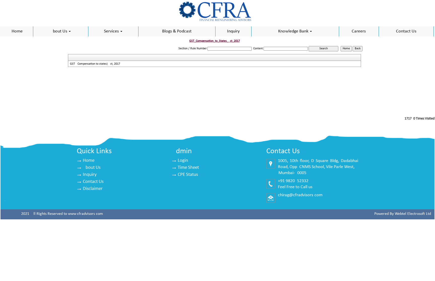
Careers (359, 31)
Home (17, 31)
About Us (59, 31)
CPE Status (188, 174)
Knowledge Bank (293, 31)
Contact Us (406, 31)
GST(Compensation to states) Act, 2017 (95, 63)
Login (183, 160)
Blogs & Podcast (177, 31)
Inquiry (233, 31)
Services (112, 31)
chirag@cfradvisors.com (300, 195)
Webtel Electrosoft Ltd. (413, 214)
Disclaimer (93, 188)
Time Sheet (188, 167)
